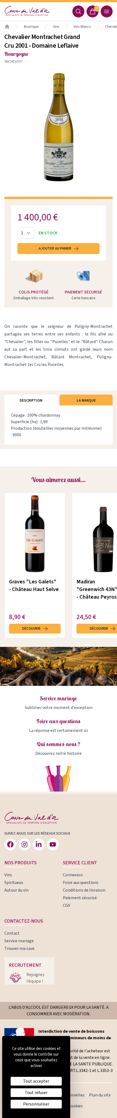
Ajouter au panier (55, 248)
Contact (12, 933)
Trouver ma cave (19, 949)
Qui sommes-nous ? (58, 744)
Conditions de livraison (84, 890)
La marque (86, 400)
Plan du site (100, 1095)
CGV (66, 905)
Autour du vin (16, 890)
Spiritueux (13, 883)
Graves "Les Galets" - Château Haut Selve (34, 585)
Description (31, 400)
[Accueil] (7, 26)
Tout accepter (36, 1081)
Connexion (73, 875)
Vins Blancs (82, 26)
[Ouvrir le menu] (107, 11)
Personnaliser (36, 1104)
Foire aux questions (58, 721)
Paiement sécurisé (80, 898)
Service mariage (58, 698)
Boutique (31, 26)
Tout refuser (36, 1093)
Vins (56, 26)
